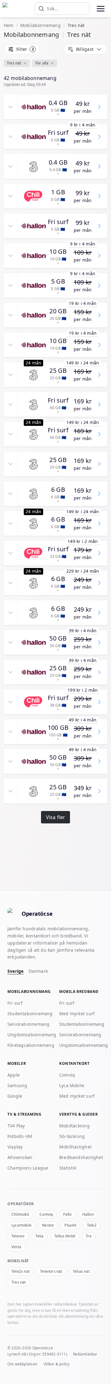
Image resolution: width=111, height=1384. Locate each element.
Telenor (18, 1236)
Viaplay (15, 1147)
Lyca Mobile (71, 1085)
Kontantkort (74, 1063)
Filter (25, 49)
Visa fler (55, 817)
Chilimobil (20, 1214)
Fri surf (15, 1003)
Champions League (27, 1168)
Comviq (67, 1075)
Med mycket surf (77, 1013)
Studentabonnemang (30, 1013)
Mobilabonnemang (40, 25)
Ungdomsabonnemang (31, 1035)
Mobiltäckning (74, 1126)
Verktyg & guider (78, 1114)
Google (14, 1096)
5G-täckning (72, 1136)
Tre (89, 1236)
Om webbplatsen (22, 1364)
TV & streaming (24, 1114)
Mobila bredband (79, 991)
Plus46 (70, 1225)
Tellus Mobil (65, 1236)
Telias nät (81, 1271)
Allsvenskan (19, 1157)
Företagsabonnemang (30, 1045)
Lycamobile (21, 1225)
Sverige (15, 971)
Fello (67, 1214)
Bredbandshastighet (81, 1157)
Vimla (16, 1247)
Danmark (38, 971)
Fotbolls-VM (19, 1136)
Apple (13, 1075)
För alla (42, 63)
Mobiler (16, 1063)
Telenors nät (51, 1271)
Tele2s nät (20, 1271)
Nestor (48, 1225)
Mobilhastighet (75, 1147)
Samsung (17, 1085)
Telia (39, 1236)
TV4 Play (16, 1126)
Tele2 (92, 1225)
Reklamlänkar (85, 1354)
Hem (9, 25)
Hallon (88, 1214)
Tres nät (14, 63)
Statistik (67, 1168)
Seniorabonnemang (28, 1024)
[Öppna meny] (100, 8)
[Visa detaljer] (11, 107)
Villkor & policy (56, 1364)
